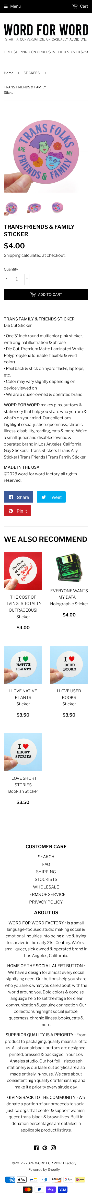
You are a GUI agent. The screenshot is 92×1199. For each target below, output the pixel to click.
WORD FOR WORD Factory (55, 1163)
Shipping (12, 255)
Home (9, 73)
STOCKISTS (46, 879)
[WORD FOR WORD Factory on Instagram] (53, 1148)
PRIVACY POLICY (46, 902)
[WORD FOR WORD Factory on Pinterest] (45, 1148)
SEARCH (46, 856)
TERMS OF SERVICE (46, 894)
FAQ (46, 864)
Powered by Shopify (44, 1169)
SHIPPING (46, 871)
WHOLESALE (46, 887)
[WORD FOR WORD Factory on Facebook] (36, 1148)
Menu (15, 6)
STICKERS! (32, 73)
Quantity (11, 269)
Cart (83, 6)
